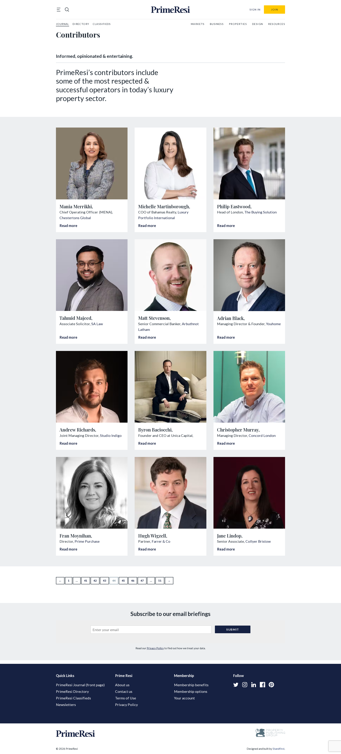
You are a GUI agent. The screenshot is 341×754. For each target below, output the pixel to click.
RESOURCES (276, 23)
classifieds (102, 23)
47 (142, 580)
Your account (184, 698)
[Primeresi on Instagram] (244, 684)
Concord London (262, 435)
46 (132, 580)
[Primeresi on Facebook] (262, 684)
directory (81, 23)
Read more (68, 225)
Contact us (123, 691)
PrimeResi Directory (72, 691)
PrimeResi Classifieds (73, 698)
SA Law (97, 324)
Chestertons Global (75, 218)
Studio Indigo (111, 435)
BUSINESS (217, 23)
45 (123, 580)
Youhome (273, 324)
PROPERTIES (238, 23)
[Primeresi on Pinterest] (271, 684)
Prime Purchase (87, 541)
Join (274, 9)
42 (95, 580)
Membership (184, 675)
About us (122, 685)
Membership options (190, 691)
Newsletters (66, 704)
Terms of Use (125, 698)
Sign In (255, 9)
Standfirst (279, 748)
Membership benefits (191, 685)
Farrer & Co (161, 541)
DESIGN (257, 23)
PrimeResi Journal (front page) (80, 685)
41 (85, 580)
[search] (67, 9)
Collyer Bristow (258, 541)
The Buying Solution (260, 212)
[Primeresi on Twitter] (236, 684)
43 (104, 580)
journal (62, 23)
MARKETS (198, 23)
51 (159, 580)
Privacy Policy (155, 648)
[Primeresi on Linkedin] (253, 684)
